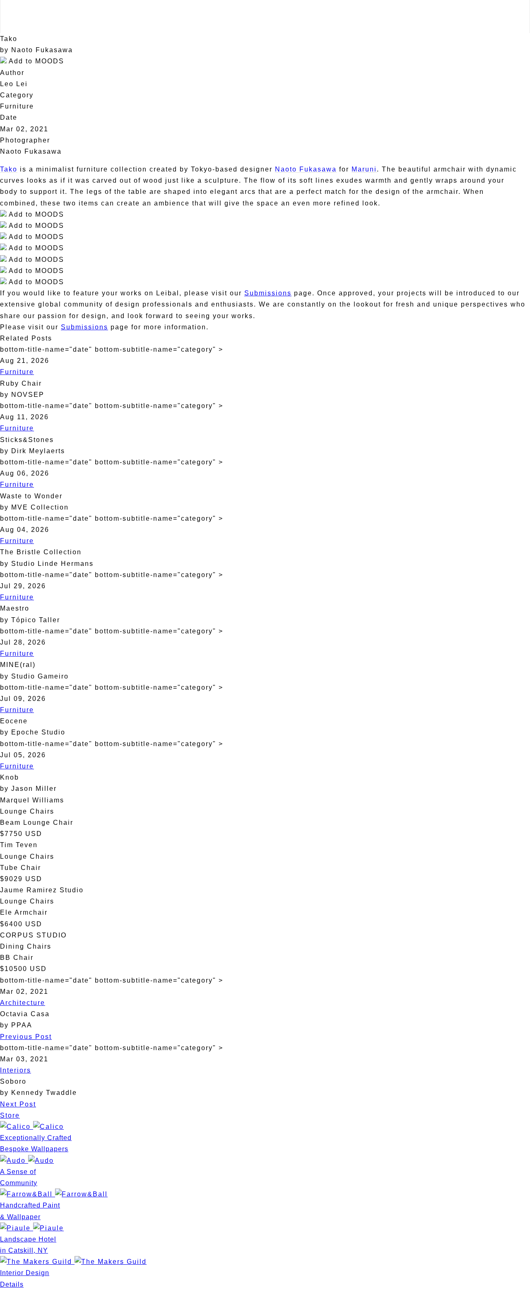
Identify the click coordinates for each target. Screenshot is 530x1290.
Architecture (22, 1002)
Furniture (17, 371)
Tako (8, 169)
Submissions (268, 293)
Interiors (15, 1070)
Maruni (364, 169)
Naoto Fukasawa (306, 169)
